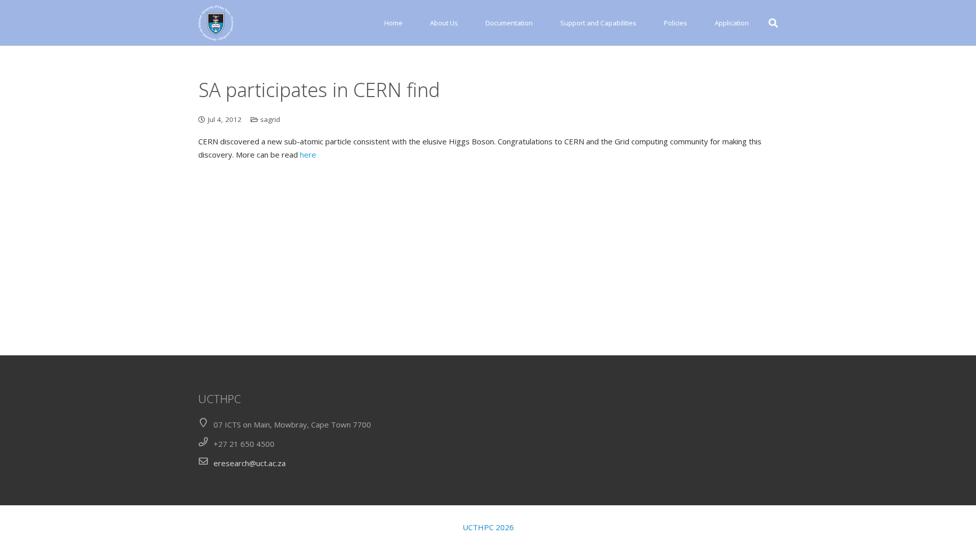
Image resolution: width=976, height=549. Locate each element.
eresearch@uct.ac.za (250, 463)
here (308, 154)
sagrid (270, 119)
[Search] (773, 23)
